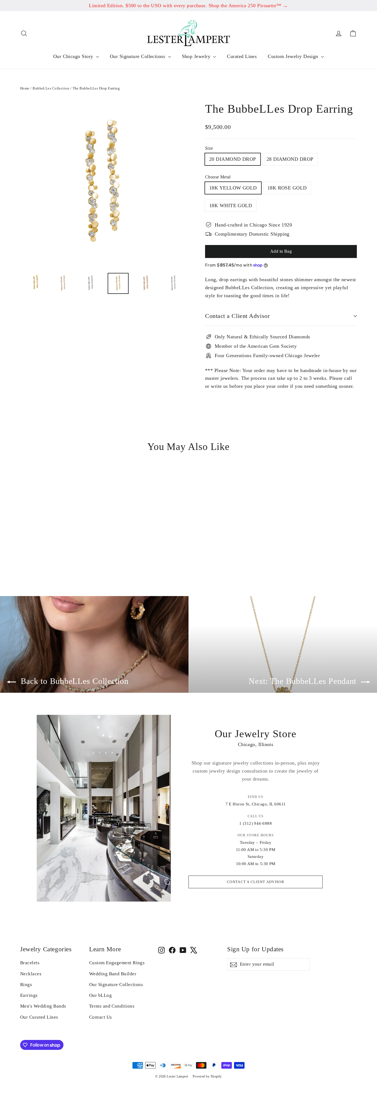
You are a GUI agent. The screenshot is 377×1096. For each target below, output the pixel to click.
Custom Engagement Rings (117, 962)
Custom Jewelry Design (294, 56)
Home (25, 88)
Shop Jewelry (197, 56)
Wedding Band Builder (112, 973)
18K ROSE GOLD (287, 188)
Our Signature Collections (138, 56)
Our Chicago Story (74, 56)
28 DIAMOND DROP (290, 159)
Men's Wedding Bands (43, 1006)
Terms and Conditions (111, 1006)
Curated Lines (242, 56)
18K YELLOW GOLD (233, 188)
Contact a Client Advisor (237, 315)
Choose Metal (218, 177)
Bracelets (29, 962)
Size (209, 148)
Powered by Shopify (207, 1076)
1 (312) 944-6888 (255, 823)
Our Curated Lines (39, 1017)
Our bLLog (100, 995)
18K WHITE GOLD (230, 205)
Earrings (29, 995)
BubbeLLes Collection (51, 88)
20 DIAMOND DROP (232, 159)
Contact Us (100, 1017)
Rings (26, 984)
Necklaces (30, 973)
